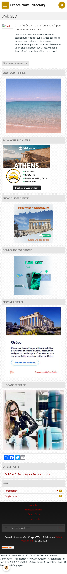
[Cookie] (6, 567)
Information (33, 490)
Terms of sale (33, 519)
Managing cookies (33, 509)
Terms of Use (33, 514)
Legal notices (33, 505)
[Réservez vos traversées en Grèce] (33, 106)
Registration (33, 496)
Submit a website (16, 63)
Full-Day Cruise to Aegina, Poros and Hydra (27, 474)
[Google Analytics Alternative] (8, 547)
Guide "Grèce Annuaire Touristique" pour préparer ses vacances (38, 27)
